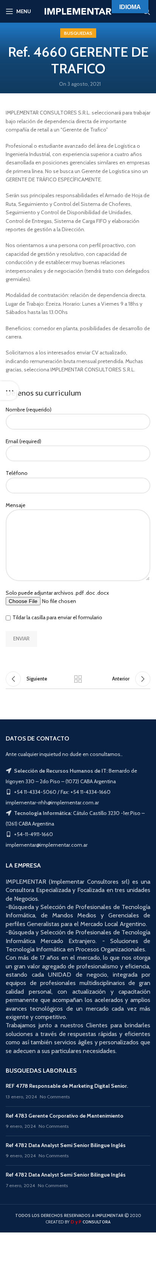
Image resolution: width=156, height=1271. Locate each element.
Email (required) (23, 441)
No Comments (55, 1096)
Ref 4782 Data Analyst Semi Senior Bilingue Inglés (66, 1145)
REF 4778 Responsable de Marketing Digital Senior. (67, 1085)
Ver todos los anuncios (78, 679)
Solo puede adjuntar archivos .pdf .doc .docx (57, 592)
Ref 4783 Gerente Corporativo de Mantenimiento (64, 1115)
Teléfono (17, 473)
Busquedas (78, 33)
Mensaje (15, 505)
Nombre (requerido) (28, 409)
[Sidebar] (9, 390)
